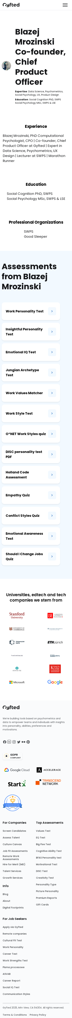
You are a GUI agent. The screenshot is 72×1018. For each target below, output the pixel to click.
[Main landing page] (13, 5)
